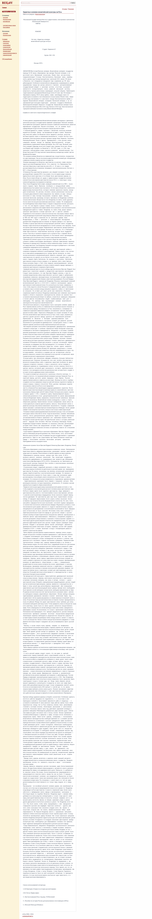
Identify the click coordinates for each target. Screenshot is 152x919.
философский (7, 49)
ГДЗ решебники (7, 59)
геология (6, 43)
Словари (4, 39)
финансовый (7, 51)
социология (6, 47)
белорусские (7, 19)
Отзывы (64, 9)
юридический (7, 55)
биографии (6, 27)
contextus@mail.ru (27, 916)
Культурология (40, 14)
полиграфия (6, 45)
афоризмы (6, 41)
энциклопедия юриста (10, 53)
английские (6, 21)
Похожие (71, 9)
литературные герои (9, 25)
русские (5, 17)
